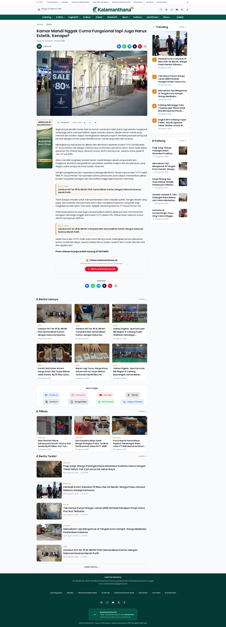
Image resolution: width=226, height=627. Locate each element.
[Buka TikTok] (187, 10)
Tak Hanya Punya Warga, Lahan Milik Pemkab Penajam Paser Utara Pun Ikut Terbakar (104, 509)
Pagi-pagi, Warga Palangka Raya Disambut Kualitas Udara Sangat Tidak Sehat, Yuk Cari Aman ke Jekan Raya (104, 467)
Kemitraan (152, 17)
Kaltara (137, 17)
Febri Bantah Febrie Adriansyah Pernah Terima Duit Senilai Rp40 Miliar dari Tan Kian (54, 444)
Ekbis (49, 24)
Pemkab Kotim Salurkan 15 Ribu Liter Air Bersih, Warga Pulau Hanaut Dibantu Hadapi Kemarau (104, 488)
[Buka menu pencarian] (161, 10)
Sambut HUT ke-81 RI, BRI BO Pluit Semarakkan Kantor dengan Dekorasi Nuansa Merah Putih (99, 191)
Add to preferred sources (103, 269)
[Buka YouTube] (177, 10)
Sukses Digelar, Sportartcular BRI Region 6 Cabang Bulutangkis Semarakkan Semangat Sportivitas (129, 373)
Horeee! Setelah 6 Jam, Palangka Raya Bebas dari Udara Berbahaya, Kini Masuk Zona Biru (164, 199)
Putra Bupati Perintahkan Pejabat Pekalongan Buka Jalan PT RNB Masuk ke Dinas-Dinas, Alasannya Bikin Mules (129, 444)
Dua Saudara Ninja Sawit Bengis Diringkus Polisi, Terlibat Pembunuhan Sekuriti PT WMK (91, 443)
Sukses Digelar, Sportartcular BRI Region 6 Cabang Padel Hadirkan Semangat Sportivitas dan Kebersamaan (129, 333)
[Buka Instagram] (172, 10)
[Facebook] (166, 10)
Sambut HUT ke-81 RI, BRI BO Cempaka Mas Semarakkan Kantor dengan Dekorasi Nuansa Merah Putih (100, 230)
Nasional (41, 438)
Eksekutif (112, 17)
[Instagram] (107, 602)
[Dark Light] (187, 2)
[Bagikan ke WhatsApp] (124, 46)
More (166, 17)
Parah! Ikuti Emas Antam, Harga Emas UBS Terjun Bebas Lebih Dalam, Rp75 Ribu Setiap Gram (54, 373)
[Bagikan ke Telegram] (129, 46)
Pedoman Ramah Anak (121, 2)
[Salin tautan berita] (145, 46)
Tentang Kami (52, 2)
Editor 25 (47, 46)
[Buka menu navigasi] (39, 9)
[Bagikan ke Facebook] (119, 46)
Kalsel (99, 17)
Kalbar (87, 17)
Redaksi (65, 2)
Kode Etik (106, 593)
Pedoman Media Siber (80, 2)
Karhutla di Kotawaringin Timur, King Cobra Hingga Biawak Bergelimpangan (163, 216)
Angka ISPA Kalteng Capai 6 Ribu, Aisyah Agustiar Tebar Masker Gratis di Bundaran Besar (172, 124)
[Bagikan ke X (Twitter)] (135, 46)
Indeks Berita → (92, 566)
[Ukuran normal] (90, 123)
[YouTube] (113, 602)
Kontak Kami (162, 2)
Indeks (180, 17)
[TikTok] (124, 602)
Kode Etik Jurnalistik (100, 2)
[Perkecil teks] (85, 123)
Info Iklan (149, 2)
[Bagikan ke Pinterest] (140, 46)
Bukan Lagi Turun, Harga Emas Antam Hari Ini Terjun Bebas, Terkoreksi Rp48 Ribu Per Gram (92, 373)
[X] (119, 602)
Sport (125, 17)
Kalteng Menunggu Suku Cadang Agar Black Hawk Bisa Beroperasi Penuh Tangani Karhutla (171, 109)
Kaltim (59, 17)
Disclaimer (138, 2)
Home (40, 24)
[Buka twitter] (182, 10)
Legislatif (73, 17)
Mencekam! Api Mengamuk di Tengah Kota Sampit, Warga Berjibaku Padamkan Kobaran (104, 530)
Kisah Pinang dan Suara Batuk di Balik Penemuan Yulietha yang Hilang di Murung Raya (164, 185)
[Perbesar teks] (95, 123)
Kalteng (47, 17)
